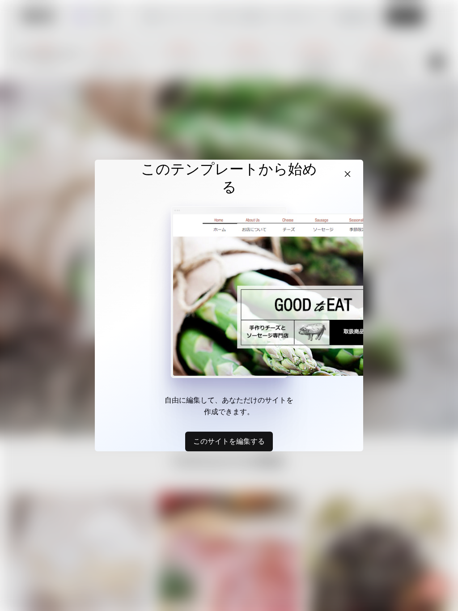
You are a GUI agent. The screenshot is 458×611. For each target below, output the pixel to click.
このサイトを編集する (229, 441)
